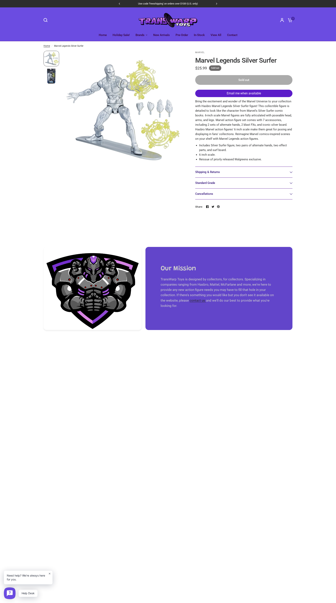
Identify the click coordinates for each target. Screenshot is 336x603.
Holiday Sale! (121, 35)
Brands (140, 35)
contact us (198, 300)
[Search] (46, 20)
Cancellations (204, 194)
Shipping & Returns (207, 172)
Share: (199, 206)
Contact (232, 35)
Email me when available (244, 93)
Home (103, 35)
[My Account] (282, 20)
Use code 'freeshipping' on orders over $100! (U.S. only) (168, 3)
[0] (289, 20)
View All (216, 35)
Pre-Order (182, 35)
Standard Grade (205, 183)
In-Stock (199, 35)
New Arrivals (161, 35)
